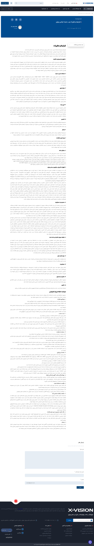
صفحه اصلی (73, 3)
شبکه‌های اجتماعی (18, 526)
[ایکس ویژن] (88, 3)
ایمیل (82, 479)
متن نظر (82, 449)
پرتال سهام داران (55, 3)
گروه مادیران (20, 509)
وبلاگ (68, 3)
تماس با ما (63, 3)
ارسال (69, 520)
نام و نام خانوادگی (80, 472)
